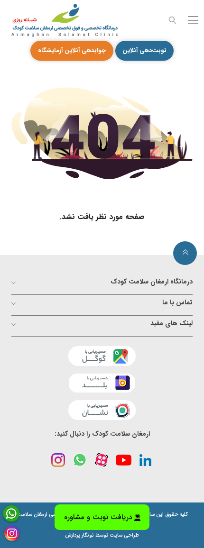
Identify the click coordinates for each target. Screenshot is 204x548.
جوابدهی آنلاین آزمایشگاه (72, 50)
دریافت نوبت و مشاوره (98, 517)
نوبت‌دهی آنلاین (144, 50)
